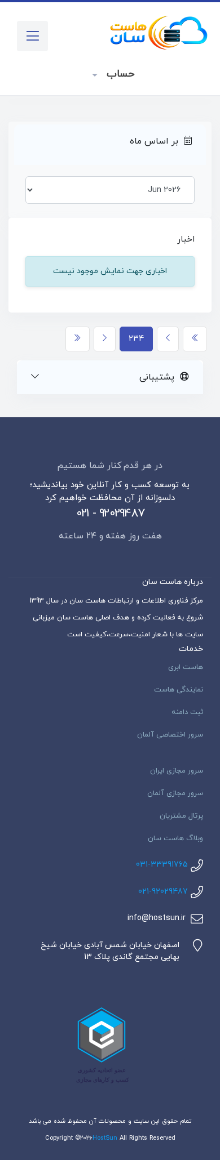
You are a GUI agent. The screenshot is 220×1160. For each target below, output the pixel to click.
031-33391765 (162, 864)
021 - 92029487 (110, 513)
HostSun (105, 1138)
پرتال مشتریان (181, 816)
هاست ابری (185, 667)
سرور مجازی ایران (176, 771)
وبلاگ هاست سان (175, 838)
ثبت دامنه (187, 712)
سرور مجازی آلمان (175, 793)
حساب (118, 74)
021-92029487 (163, 891)
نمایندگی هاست (178, 690)
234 (136, 338)
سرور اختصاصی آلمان (170, 735)
